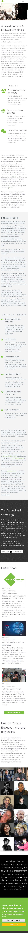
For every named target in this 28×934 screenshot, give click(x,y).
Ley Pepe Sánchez (18, 458)
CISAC (14, 177)
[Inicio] (3, 1)
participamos (11, 471)
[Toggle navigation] (23, 1)
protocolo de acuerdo (10, 456)
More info (14, 924)
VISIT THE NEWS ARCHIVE (14, 712)
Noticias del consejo (9, 591)
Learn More (5, 552)
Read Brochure (17, 552)
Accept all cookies (13, 920)
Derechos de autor (9, 640)
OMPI (10, 188)
